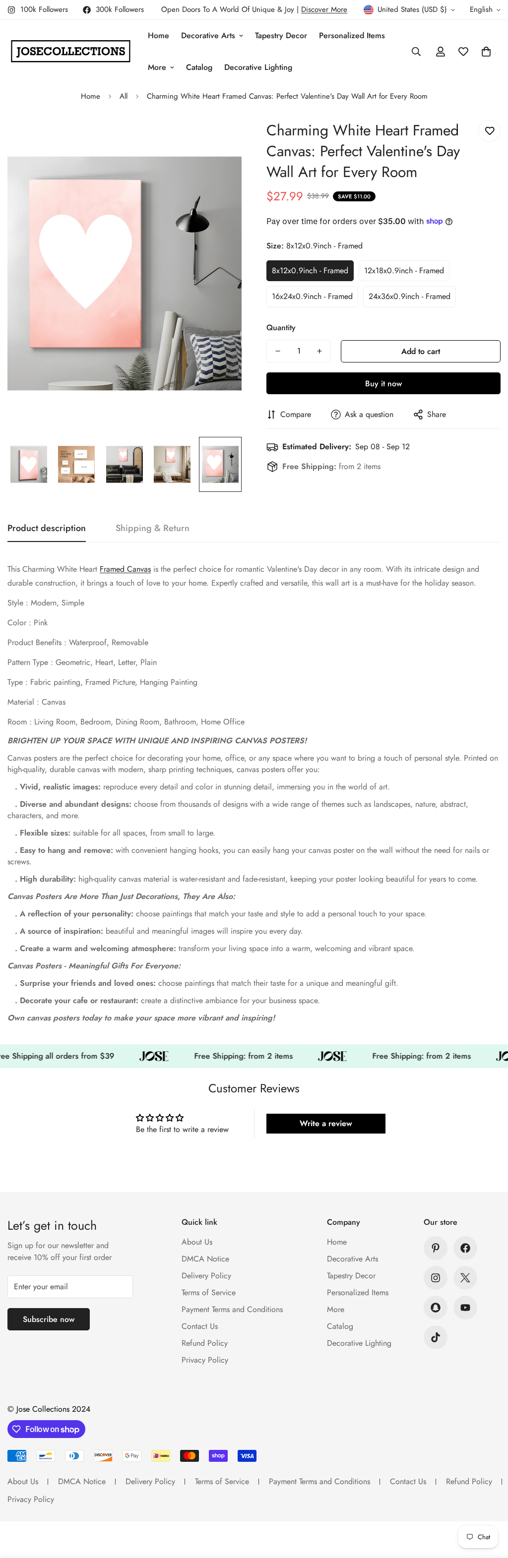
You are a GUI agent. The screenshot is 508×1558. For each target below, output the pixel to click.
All (123, 96)
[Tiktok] (435, 1337)
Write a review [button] (326, 1123)
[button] (486, 51)
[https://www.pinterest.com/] (435, 1248)
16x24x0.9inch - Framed (312, 296)
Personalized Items (352, 35)
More (157, 67)
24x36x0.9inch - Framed (409, 296)
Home (158, 35)
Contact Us (200, 1326)
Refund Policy (205, 1343)
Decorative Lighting (258, 67)
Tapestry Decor (281, 35)
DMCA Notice (205, 1258)
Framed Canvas (125, 569)
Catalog (199, 67)
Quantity (281, 327)
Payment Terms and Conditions (232, 1309)
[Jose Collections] (70, 51)
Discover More (324, 9)
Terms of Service (209, 1292)
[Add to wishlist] (489, 131)
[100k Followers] (435, 1278)
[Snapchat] (435, 1307)
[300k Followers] (465, 1248)
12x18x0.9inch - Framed (404, 270)
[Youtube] (465, 1307)
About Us (197, 1242)
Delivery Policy (206, 1275)
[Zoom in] (220, 138)
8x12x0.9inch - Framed (310, 270)
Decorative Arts (208, 35)
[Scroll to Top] (488, 1504)
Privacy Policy (205, 1360)
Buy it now (383, 383)
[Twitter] (465, 1278)
